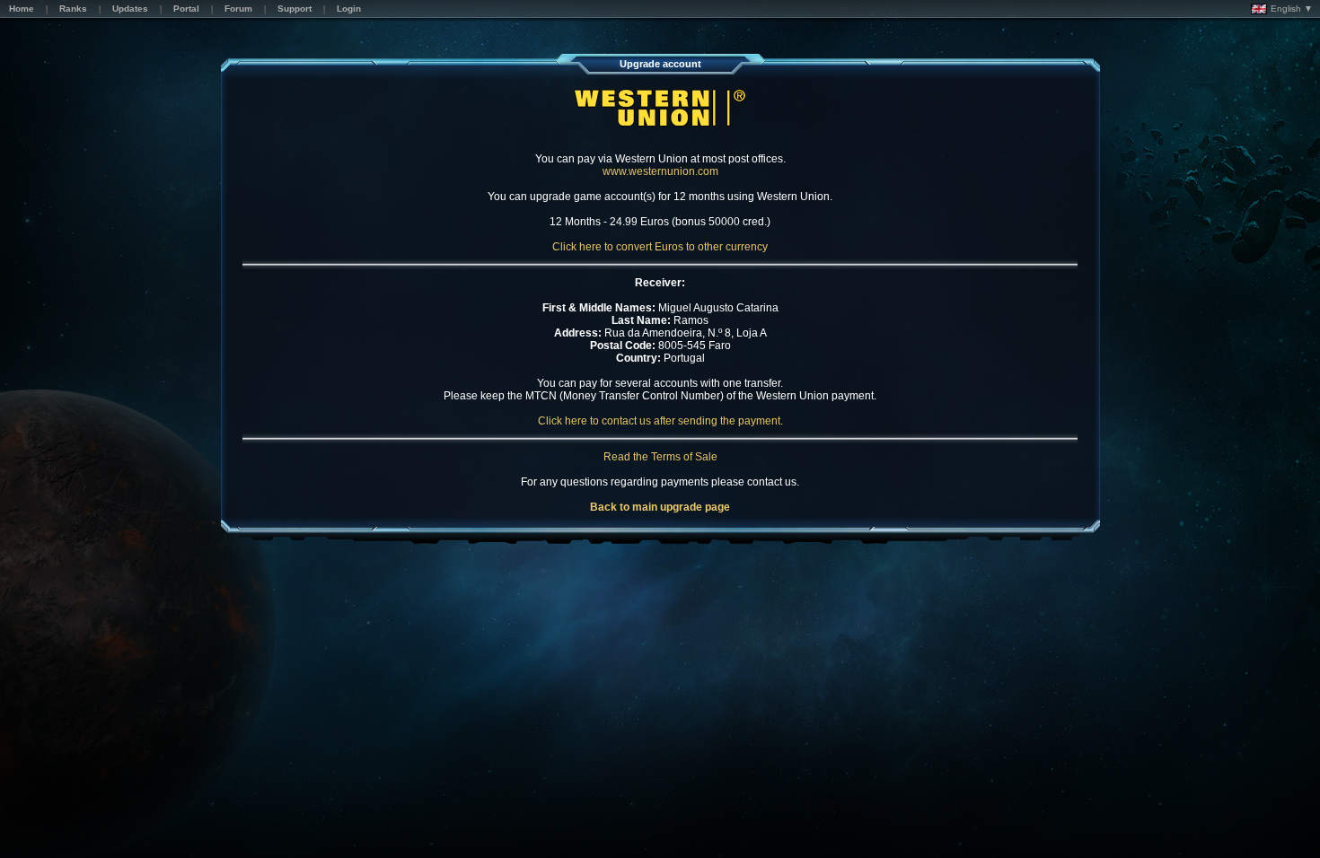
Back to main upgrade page (660, 507)
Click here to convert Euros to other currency (660, 247)
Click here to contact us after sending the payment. (660, 421)
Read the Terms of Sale (660, 457)
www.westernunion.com (660, 171)
